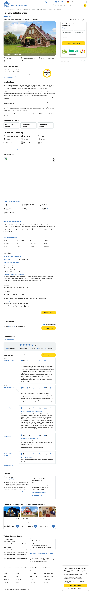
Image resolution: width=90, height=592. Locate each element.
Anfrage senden (48, 312)
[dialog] (75, 578)
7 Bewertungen (18, 479)
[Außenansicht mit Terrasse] (30, 38)
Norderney (46, 226)
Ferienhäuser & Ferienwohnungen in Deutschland (16, 543)
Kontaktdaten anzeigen (66, 65)
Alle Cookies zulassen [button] (75, 585)
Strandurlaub (42, 540)
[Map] (30, 177)
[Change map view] (5, 159)
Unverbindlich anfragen (73, 43)
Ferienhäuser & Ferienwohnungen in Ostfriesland (16, 552)
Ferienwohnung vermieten (79, 1)
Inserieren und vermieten (50, 571)
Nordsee (6, 571)
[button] (75, 588)
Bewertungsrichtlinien (8, 355)
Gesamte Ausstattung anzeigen (11, 149)
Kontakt (32, 582)
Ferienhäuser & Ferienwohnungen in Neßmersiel (16, 558)
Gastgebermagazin (48, 573)
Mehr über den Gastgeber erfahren (12, 491)
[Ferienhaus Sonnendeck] (29, 511)
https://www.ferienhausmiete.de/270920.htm (41, 553)
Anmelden (50, 1)
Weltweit (6, 579)
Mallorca (6, 576)
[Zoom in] (54, 158)
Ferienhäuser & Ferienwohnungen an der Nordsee (16, 549)
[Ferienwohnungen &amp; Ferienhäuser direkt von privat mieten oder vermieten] (15, 5)
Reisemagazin (34, 576)
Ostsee (5, 573)
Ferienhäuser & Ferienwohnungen (10, 9)
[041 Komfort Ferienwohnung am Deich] (47, 511)
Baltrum (39, 226)
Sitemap (6, 582)
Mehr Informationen (9, 77)
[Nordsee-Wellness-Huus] (12, 511)
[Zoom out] (54, 160)
